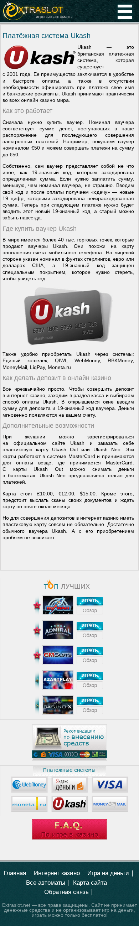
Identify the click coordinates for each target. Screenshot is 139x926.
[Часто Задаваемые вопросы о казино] (69, 838)
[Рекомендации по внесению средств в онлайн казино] (69, 759)
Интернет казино (57, 873)
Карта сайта (90, 882)
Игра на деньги (108, 873)
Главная (15, 873)
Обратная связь (66, 892)
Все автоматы (45, 882)
